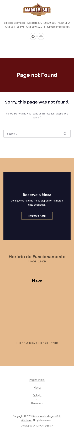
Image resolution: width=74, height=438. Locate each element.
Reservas (37, 403)
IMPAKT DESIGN (44, 425)
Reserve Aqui (37, 215)
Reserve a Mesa (37, 195)
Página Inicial (37, 380)
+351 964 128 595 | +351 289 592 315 (25, 26)
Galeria (37, 395)
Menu (37, 387)
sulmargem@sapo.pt (58, 26)
